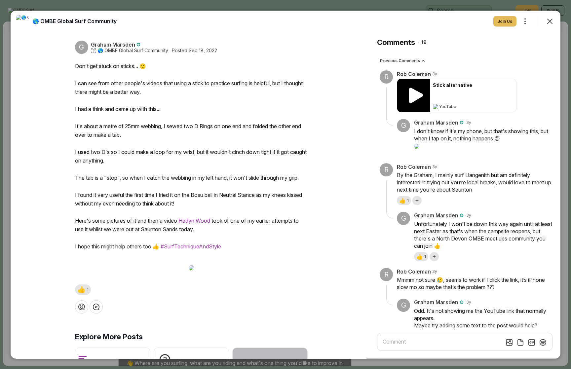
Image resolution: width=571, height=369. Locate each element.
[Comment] (96, 306)
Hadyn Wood (194, 220)
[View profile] (22, 21)
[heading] (74, 20)
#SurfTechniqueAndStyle (191, 246)
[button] (83, 289)
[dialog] (285, 184)
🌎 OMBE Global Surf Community (132, 50)
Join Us (505, 20)
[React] (81, 306)
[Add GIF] (531, 342)
